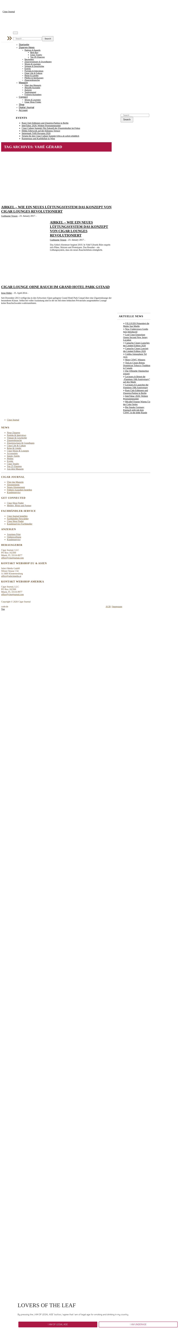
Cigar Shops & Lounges (18, 451)
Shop (21, 104)
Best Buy (34, 52)
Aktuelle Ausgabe (32, 88)
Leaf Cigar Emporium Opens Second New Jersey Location (135, 337)
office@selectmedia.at (11, 576)
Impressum (117, 606)
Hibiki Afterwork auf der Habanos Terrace (41, 131)
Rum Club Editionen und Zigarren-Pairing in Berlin (45, 123)
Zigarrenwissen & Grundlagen (38, 62)
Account (23, 110)
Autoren (28, 90)
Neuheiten (29, 59)
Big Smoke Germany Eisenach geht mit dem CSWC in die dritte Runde (135, 410)
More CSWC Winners (135, 359)
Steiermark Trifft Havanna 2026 (36, 133)
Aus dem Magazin (15, 469)
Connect (23, 97)
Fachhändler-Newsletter (18, 518)
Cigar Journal (9, 11)
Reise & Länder (32, 75)
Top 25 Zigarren (37, 57)
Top (3, 609)
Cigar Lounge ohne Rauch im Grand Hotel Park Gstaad (55, 287)
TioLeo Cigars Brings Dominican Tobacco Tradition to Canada (136, 365)
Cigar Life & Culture (33, 73)
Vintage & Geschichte (34, 66)
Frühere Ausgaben (33, 95)
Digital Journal (26, 107)
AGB (108, 606)
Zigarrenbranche (32, 80)
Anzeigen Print (14, 534)
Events (28, 69)
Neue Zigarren (13, 432)
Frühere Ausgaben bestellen (19, 490)
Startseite (24, 44)
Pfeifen (10, 458)
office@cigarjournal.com (12, 558)
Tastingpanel (30, 92)
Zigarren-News (27, 47)
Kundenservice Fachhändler (19, 524)
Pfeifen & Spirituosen (34, 78)
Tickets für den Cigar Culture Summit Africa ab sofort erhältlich (50, 136)
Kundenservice (14, 492)
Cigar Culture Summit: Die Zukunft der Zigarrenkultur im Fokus (51, 128)
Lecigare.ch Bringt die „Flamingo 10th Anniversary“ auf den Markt (136, 379)
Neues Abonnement (16, 487)
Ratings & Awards (32, 50)
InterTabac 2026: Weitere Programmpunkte (41, 125)
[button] (57, 1324)
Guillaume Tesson (9, 216)
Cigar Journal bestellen (17, 516)
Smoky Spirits (13, 456)
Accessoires (12, 453)
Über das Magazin (33, 85)
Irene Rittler (6, 293)
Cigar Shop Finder (33, 102)
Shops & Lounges (33, 64)
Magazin (23, 82)
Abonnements (13, 484)
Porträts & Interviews (34, 71)
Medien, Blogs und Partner (19, 505)
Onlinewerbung (14, 537)
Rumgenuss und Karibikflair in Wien (38, 138)
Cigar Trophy (36, 55)
